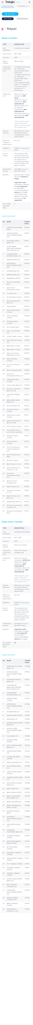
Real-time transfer (22, 18)
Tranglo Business (7, 6)
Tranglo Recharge (23, 6)
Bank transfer (8, 18)
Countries (11, 14)
